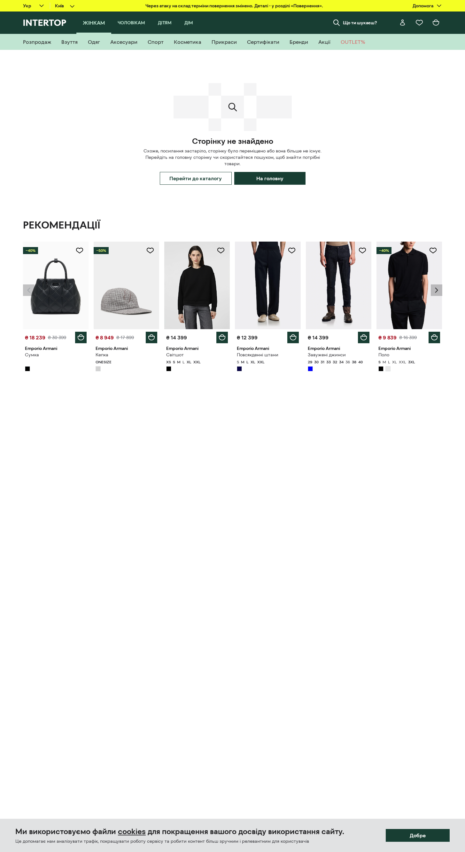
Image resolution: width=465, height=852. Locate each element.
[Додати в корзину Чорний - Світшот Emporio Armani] (222, 337)
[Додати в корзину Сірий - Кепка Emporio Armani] (151, 337)
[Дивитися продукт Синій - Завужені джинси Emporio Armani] (338, 285)
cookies (132, 831)
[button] (29, 290)
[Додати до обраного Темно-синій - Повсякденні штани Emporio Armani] (291, 250)
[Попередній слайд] (29, 290)
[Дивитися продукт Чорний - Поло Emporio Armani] (409, 285)
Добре (418, 835)
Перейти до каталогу (195, 178)
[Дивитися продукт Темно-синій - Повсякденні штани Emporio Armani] (267, 285)
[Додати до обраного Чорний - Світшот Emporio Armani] (220, 250)
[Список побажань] (419, 22)
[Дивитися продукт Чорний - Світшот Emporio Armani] (197, 285)
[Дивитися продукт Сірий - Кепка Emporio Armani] (126, 285)
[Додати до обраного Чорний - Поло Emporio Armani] (433, 250)
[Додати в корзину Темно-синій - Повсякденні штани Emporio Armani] (293, 337)
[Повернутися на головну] (44, 22)
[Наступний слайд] (436, 290)
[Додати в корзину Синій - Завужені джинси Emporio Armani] (363, 337)
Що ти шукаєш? (360, 22)
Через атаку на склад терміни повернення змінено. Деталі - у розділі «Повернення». (234, 6)
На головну (269, 178)
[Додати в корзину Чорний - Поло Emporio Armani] (434, 337)
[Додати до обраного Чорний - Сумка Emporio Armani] (79, 250)
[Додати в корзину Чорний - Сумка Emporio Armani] (81, 337)
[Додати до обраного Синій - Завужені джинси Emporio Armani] (362, 250)
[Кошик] (436, 22)
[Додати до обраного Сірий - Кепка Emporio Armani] (150, 250)
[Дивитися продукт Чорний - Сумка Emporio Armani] (56, 285)
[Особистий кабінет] (402, 22)
